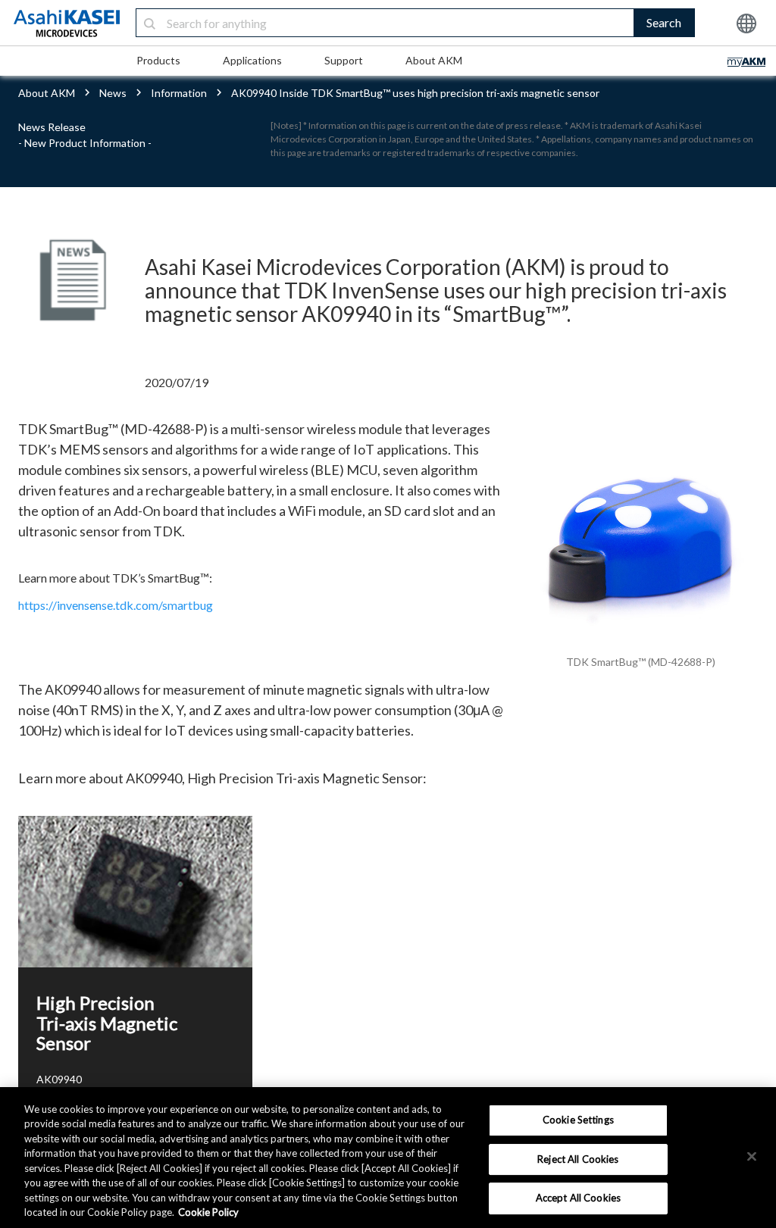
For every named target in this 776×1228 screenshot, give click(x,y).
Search (663, 22)
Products (158, 60)
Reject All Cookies (577, 1159)
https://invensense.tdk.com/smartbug (115, 605)
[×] (751, 1156)
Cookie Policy (208, 1212)
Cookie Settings (578, 1120)
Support (343, 60)
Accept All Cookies (578, 1198)
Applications (252, 60)
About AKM (433, 60)
